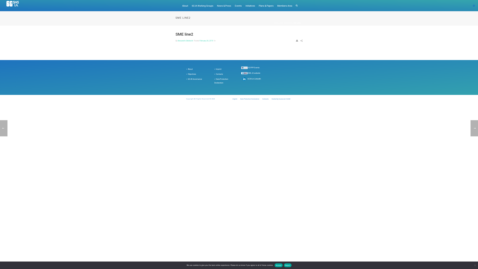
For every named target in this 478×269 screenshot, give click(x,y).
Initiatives (250, 5)
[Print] (297, 40)
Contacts (219, 74)
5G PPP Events (254, 68)
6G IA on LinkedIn (254, 79)
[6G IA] (14, 5)
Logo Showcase (286, 23)
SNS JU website (254, 73)
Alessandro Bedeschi (185, 41)
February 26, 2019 (206, 41)
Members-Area (284, 5)
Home (276, 23)
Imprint (218, 69)
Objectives (192, 74)
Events (238, 5)
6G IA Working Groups (202, 5)
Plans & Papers (266, 5)
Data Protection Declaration (221, 81)
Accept (279, 265)
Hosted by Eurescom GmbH (281, 99)
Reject (287, 265)
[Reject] (475, 265)
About (185, 5)
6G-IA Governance (195, 79)
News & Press (224, 5)
